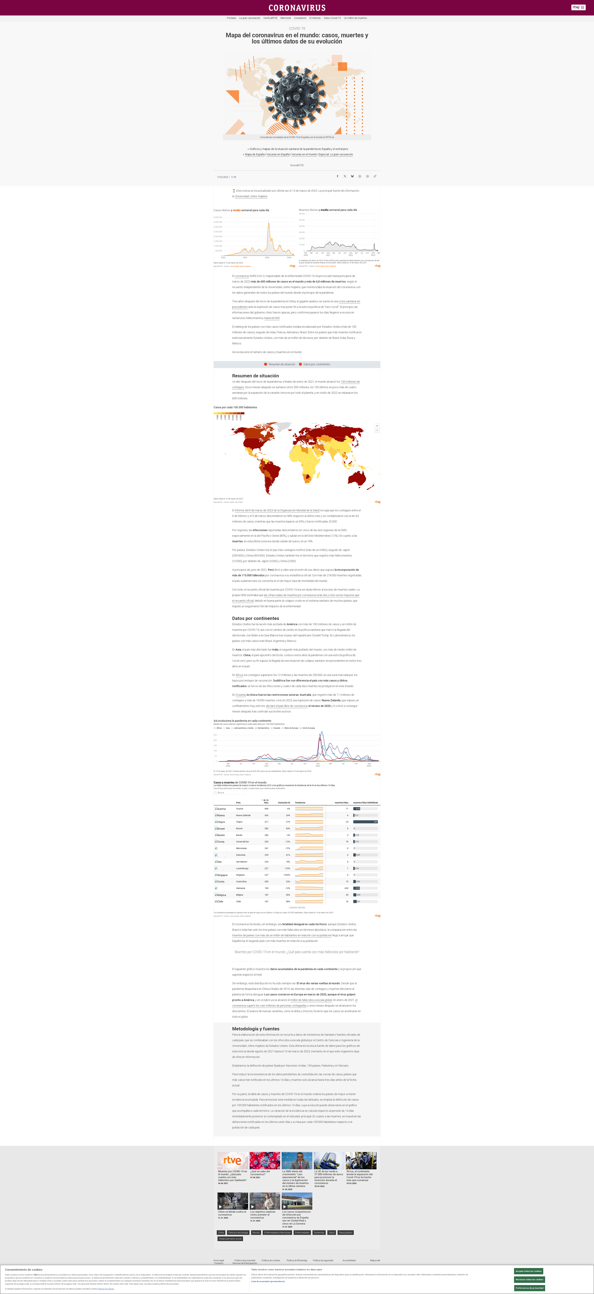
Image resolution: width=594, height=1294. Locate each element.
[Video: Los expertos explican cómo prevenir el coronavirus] (265, 1201)
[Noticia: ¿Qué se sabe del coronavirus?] (265, 1160)
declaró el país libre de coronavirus (287, 705)
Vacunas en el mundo (304, 154)
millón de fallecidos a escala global (311, 1000)
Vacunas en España (278, 154)
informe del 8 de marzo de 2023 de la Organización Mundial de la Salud (277, 510)
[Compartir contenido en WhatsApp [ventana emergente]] (360, 175)
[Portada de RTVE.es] (578, 7)
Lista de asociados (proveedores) (268, 1281)
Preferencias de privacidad (529, 1288)
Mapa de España (255, 154)
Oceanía (240, 694)
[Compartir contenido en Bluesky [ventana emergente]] (352, 175)
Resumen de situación (282, 364)
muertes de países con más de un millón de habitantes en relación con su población (282, 935)
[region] (297, 1279)
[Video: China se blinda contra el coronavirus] (232, 1201)
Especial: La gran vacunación (336, 154)
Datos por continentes (316, 364)
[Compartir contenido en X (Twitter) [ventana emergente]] (345, 175)
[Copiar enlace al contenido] (375, 175)
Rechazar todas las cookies (529, 1279)
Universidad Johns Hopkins (251, 196)
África (239, 675)
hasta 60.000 (272, 318)
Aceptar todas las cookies (529, 1271)
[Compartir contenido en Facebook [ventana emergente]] (337, 175)
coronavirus (242, 276)
